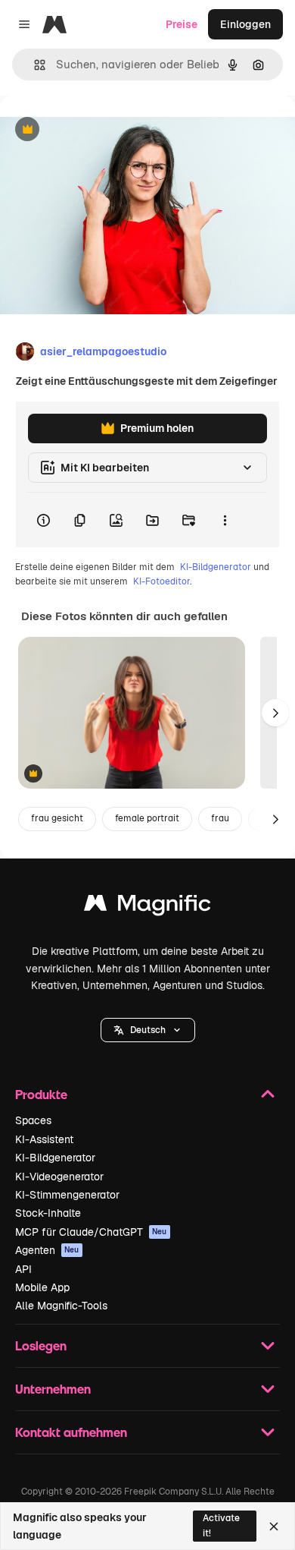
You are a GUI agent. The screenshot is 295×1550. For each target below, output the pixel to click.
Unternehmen (53, 1389)
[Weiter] (275, 713)
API (23, 1269)
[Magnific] (147, 906)
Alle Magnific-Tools (61, 1305)
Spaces (33, 1120)
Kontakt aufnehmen (71, 1432)
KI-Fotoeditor (161, 581)
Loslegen (41, 1345)
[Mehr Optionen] (225, 520)
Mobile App (42, 1287)
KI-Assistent (44, 1139)
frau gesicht (57, 818)
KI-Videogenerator (59, 1176)
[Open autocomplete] (33, 65)
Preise (181, 24)
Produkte (41, 1094)
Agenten (47, 1250)
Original (97, 130)
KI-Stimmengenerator (67, 1195)
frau (220, 818)
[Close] (274, 1526)
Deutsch (148, 1030)
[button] (148, 1030)
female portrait (147, 818)
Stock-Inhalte (48, 1213)
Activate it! (221, 1525)
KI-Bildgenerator (215, 567)
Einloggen (245, 24)
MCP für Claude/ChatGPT (91, 1232)
